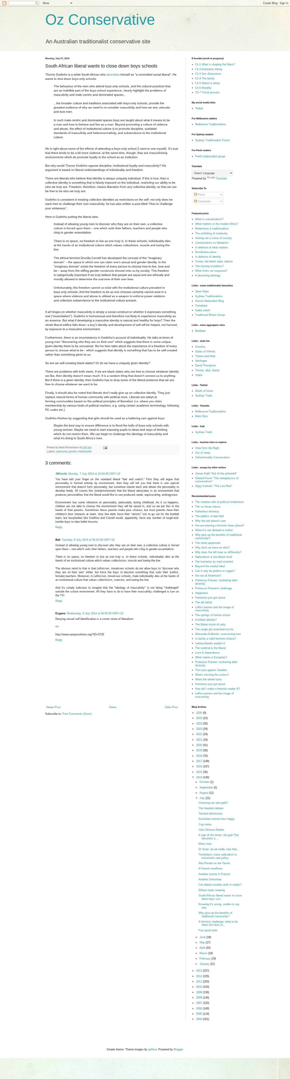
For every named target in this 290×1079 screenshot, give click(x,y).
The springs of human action (212, 615)
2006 (199, 1008)
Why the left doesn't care (210, 520)
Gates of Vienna (205, 351)
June (203, 937)
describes (113, 74)
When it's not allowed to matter (214, 530)
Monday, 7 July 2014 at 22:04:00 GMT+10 (94, 473)
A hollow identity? (206, 619)
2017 (199, 761)
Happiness (201, 593)
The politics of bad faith (209, 516)
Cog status (205, 824)
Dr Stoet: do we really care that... (218, 849)
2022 (199, 734)
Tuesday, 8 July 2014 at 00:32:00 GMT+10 (88, 539)
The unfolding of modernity (211, 233)
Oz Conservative (100, 19)
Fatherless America (207, 511)
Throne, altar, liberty (207, 370)
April (203, 947)
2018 (199, 755)
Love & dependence (207, 652)
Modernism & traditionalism (212, 228)
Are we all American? (208, 575)
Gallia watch (202, 310)
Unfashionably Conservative (212, 457)
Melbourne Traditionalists (210, 124)
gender (73, 451)
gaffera (152, 1049)
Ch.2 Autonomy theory (208, 69)
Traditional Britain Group (210, 315)
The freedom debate (210, 808)
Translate (221, 178)
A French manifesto (210, 868)
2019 (199, 750)
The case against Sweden (211, 670)
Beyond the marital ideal (210, 566)
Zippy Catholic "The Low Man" (213, 486)
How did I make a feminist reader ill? (217, 688)
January (205, 963)
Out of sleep (202, 452)
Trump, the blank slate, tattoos (214, 261)
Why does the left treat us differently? (218, 552)
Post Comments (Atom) (77, 713)
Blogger (178, 1049)
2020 (199, 745)
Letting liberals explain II (210, 643)
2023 (199, 728)
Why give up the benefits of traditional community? (215, 914)
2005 (199, 1013)
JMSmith (61, 473)
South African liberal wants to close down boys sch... (220, 897)
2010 (199, 986)
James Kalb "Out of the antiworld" (216, 473)
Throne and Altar (205, 356)
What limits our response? (211, 270)
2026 (199, 712)
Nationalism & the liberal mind (213, 556)
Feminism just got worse (210, 597)
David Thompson (205, 365)
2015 (199, 772)
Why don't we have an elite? (212, 547)
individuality (85, 451)
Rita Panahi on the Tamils (214, 863)
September (207, 787)
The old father (203, 602)
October (205, 782)
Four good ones (208, 930)
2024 (199, 723)
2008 (199, 997)
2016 (199, 766)
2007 (199, 1002)
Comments (204, 201)
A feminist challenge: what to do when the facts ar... (218, 923)
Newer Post (53, 707)
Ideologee (201, 360)
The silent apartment (207, 542)
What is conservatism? (209, 219)
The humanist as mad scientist (214, 561)
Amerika (200, 346)
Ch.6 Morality (203, 87)
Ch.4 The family (205, 78)
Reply (58, 527)
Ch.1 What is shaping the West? (215, 64)
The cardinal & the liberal (210, 648)
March (204, 953)
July (203, 798)
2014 (199, 777)
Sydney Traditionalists (208, 296)
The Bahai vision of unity (210, 624)
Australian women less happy (216, 818)
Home (112, 707)
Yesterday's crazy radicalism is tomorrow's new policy (217, 856)
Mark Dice (201, 416)
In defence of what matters (211, 247)
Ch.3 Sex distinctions (208, 73)
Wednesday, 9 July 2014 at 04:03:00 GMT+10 (95, 613)
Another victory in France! (214, 874)
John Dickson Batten (211, 829)
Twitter (199, 108)
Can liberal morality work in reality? (219, 884)
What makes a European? (211, 657)
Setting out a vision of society (213, 238)
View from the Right (207, 448)
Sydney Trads (203, 395)
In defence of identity (208, 256)
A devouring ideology (208, 275)
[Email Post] (105, 447)
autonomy (61, 451)
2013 (199, 970)
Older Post (171, 707)
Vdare (198, 375)
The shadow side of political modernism (219, 502)
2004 (199, 1019)
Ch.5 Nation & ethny (207, 83)
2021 (199, 739)
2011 (199, 981)
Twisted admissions (210, 813)
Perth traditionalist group (210, 156)
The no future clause (207, 506)
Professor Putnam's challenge (213, 588)
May (203, 942)
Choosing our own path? (213, 802)
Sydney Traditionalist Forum (212, 140)
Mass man (204, 843)
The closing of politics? (209, 266)
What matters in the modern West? (216, 223)
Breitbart (200, 330)
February (205, 958)
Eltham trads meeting (211, 890)
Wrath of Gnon (204, 390)
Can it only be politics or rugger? (215, 571)
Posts (201, 194)
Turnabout (201, 305)
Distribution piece (205, 252)
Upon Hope (202, 291)
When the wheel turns (208, 679)
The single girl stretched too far (214, 629)
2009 (199, 992)
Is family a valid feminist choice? (215, 638)
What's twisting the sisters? (212, 674)
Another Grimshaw (209, 879)
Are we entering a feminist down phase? (219, 525)
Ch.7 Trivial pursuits (207, 92)
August (204, 792)
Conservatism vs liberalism (211, 242)
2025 (199, 718)
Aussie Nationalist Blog (209, 300)
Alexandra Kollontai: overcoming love (218, 634)
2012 (199, 976)
